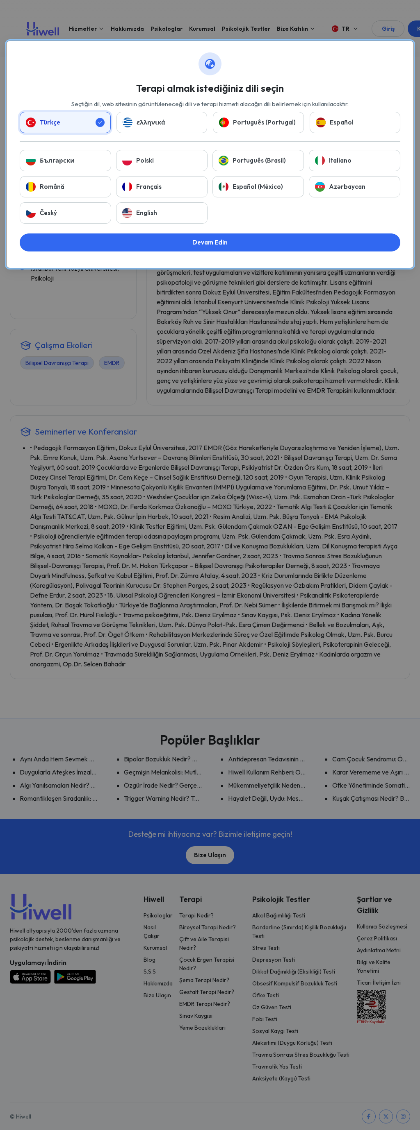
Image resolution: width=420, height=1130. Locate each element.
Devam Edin (210, 242)
